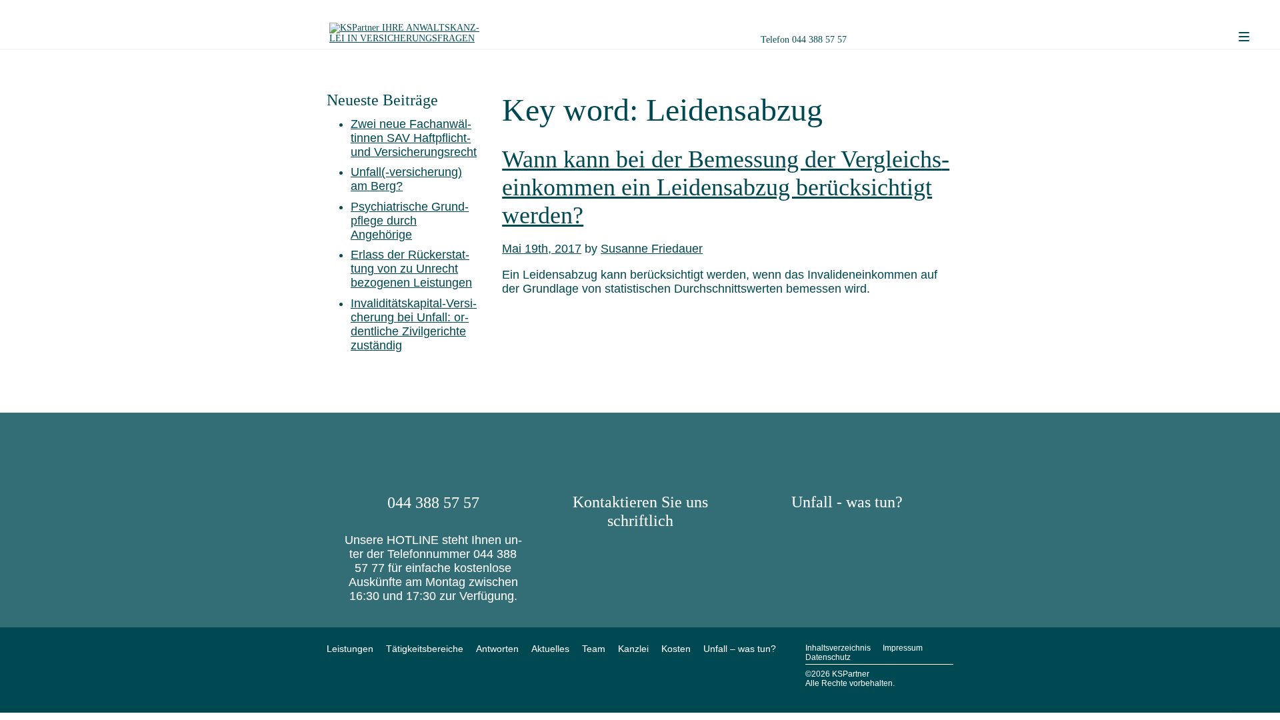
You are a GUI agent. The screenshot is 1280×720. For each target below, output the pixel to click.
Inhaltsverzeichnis (838, 648)
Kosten (676, 648)
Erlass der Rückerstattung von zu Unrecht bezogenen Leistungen (411, 268)
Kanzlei (633, 648)
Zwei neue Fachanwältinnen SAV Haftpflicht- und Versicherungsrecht (414, 138)
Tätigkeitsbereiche (424, 648)
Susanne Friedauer (652, 248)
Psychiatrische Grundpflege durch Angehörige (410, 220)
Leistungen (350, 648)
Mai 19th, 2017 (541, 248)
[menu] (1244, 37)
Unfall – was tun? (739, 648)
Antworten (497, 648)
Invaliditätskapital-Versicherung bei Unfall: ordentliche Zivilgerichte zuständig (414, 324)
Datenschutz (828, 657)
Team (593, 648)
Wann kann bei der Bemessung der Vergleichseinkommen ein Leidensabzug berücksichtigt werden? (725, 187)
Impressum (903, 648)
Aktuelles (550, 648)
